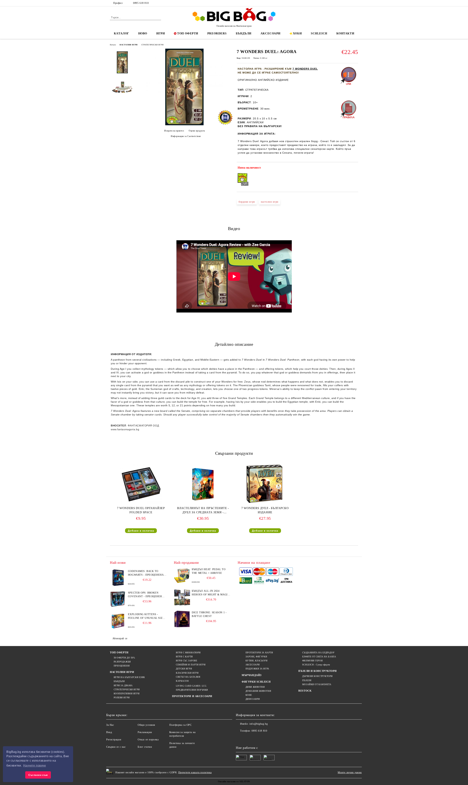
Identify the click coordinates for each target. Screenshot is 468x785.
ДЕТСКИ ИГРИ (184, 668)
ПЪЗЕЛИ (306, 680)
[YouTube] (356, 3)
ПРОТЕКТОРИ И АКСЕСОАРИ (192, 696)
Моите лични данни (350, 772)
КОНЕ (249, 695)
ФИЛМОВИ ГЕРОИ (312, 660)
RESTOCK (305, 690)
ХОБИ (297, 33)
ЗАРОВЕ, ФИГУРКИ (256, 656)
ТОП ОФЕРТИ (187, 33)
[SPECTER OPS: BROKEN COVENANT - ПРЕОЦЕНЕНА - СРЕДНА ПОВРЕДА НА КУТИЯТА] (118, 599)
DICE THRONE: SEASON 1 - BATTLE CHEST (209, 614)
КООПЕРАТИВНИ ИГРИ (126, 693)
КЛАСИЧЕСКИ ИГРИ (187, 673)
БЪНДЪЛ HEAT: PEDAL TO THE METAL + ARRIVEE (208, 571)
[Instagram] (351, 3)
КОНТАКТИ (345, 33)
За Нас (110, 725)
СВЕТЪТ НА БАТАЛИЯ (188, 677)
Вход (109, 732)
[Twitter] (345, 3)
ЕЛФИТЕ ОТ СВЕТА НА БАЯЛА (319, 656)
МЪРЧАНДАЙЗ (251, 675)
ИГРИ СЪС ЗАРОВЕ (186, 660)
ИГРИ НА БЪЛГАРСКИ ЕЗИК (129, 677)
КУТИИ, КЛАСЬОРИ (256, 660)
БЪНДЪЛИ (243, 33)
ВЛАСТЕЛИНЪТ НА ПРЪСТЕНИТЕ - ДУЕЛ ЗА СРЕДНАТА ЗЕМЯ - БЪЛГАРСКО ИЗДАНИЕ (203, 511)
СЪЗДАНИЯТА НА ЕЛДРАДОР (318, 652)
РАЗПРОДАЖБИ (122, 661)
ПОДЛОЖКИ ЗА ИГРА (257, 668)
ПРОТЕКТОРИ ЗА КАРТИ (259, 652)
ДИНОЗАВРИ (253, 699)
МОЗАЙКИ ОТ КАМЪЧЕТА (316, 684)
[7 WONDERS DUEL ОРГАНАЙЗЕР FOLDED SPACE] (141, 484)
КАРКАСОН (182, 681)
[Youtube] (263, 738)
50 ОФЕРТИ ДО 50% (124, 657)
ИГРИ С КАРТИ (184, 656)
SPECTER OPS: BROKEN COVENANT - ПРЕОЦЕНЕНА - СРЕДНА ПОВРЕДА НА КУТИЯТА (147, 594)
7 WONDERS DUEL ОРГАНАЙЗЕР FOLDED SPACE (141, 510)
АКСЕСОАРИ (270, 33)
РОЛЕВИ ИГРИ (122, 697)
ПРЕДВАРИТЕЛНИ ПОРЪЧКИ (192, 690)
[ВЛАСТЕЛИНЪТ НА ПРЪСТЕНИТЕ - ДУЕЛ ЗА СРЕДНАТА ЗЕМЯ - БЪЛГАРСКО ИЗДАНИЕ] (203, 484)
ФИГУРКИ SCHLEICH (256, 681)
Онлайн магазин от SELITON (234, 781)
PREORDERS (217, 33)
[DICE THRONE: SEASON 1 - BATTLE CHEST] (182, 619)
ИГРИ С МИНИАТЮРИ (188, 652)
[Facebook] (340, 3)
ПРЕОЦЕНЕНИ (122, 665)
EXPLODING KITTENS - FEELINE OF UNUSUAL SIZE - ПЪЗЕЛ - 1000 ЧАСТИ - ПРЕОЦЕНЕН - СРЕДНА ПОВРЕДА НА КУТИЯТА (147, 616)
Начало (113, 45)
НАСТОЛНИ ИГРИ (128, 45)
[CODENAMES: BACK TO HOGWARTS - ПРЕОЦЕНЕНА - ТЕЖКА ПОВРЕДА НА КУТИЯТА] (118, 577)
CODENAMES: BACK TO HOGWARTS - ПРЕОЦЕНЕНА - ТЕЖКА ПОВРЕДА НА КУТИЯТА (147, 573)
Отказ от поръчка (148, 739)
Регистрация (113, 739)
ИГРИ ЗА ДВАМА (123, 685)
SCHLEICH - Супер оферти (316, 664)
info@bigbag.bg (258, 723)
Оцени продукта (197, 130)
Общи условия (146, 725)
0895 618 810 (141, 3)
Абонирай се (119, 638)
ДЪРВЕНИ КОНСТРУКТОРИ (317, 676)
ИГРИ (160, 33)
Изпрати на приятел (174, 130)
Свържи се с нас (116, 747)
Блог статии (145, 747)
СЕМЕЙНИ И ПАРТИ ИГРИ (190, 664)
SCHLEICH (319, 33)
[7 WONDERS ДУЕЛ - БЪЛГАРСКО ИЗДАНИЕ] (265, 484)
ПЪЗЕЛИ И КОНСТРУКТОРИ (317, 671)
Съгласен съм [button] (38, 774)
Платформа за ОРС (180, 725)
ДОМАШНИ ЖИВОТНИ (258, 691)
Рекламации (145, 732)
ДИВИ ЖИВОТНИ (255, 687)
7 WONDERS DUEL (305, 68)
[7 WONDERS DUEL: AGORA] (184, 124)
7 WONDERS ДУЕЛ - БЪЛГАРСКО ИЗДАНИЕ (265, 510)
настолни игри (269, 201)
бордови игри (247, 201)
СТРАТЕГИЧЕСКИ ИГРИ (152, 45)
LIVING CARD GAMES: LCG (191, 686)
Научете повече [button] (34, 765)
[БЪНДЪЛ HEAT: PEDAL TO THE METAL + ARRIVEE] (182, 576)
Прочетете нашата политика (195, 772)
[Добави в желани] (355, 168)
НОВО (142, 33)
